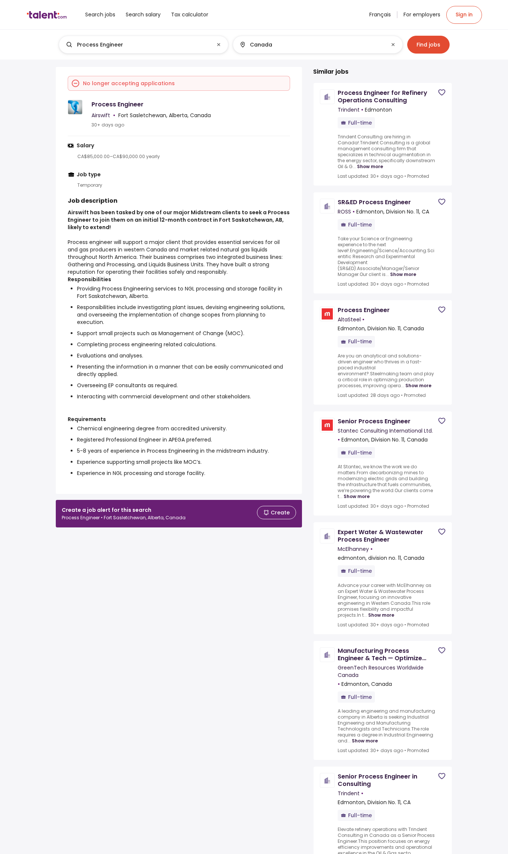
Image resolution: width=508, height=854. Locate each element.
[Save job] (442, 92)
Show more (370, 167)
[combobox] (143, 45)
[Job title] (137, 45)
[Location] (311, 45)
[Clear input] (218, 45)
